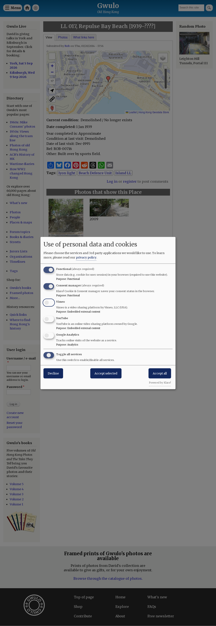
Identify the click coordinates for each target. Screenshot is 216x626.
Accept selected (105, 373)
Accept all (160, 373)
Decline (53, 373)
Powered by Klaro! (160, 382)
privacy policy (86, 257)
